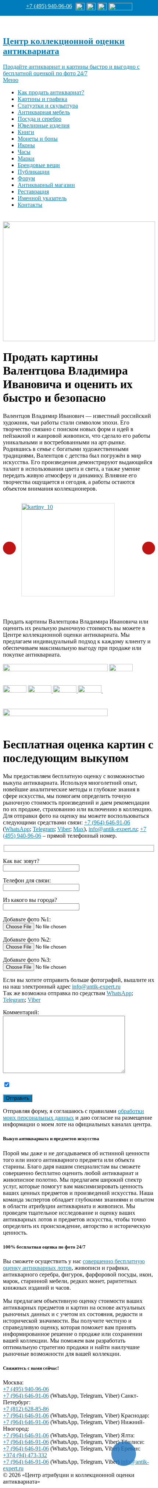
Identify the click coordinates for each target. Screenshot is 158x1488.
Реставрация (33, 191)
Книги (26, 132)
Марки (26, 158)
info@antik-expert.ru (113, 829)
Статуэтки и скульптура (48, 105)
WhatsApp (17, 829)
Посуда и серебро (39, 119)
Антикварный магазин (46, 185)
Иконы (26, 145)
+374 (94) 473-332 (25, 1455)
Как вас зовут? (21, 861)
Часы (24, 152)
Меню (10, 80)
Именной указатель (42, 198)
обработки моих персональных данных (73, 1114)
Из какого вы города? (30, 900)
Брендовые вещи (39, 165)
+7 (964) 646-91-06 (107, 822)
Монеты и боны (38, 139)
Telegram (43, 829)
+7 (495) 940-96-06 (49, 6)
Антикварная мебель (44, 112)
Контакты (30, 205)
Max (78, 829)
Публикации (34, 172)
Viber (63, 829)
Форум (26, 178)
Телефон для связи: (27, 880)
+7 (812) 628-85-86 (26, 1409)
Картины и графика (42, 99)
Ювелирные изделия (43, 125)
